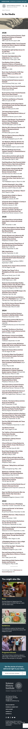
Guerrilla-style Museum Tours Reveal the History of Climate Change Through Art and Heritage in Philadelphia (13, 121)
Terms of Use (17, 723)
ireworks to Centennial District (16, 151)
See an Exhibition (10, 704)
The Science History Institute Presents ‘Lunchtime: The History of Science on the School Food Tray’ (12, 209)
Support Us (8, 713)
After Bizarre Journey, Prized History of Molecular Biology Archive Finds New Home (13, 245)
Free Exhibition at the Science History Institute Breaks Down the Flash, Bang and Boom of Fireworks (14, 105)
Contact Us (9, 711)
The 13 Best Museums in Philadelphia (12, 504)
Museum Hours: (6, 1)
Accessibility (8, 725)
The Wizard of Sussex (8, 427)
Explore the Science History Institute (12, 350)
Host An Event (9, 709)
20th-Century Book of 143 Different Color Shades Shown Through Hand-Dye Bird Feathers (13, 535)
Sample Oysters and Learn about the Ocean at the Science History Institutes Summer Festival (13, 459)
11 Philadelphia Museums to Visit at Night (13, 541)
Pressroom (8, 10)
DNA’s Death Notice (7, 251)
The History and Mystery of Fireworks (12, 99)
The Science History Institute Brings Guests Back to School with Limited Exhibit (12, 221)
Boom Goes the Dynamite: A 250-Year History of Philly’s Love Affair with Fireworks (12, 74)
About (3, 10)
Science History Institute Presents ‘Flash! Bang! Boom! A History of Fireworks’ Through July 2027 (13, 37)
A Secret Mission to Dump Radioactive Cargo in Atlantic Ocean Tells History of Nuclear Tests (13, 445)
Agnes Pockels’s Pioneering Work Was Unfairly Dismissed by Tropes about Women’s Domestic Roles (12, 170)
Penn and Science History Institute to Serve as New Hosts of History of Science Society (13, 554)
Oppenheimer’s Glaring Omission (11, 438)
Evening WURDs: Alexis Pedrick (10, 278)
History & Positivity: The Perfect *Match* (13, 190)
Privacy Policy (9, 723)
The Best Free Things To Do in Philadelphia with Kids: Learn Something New (13, 272)
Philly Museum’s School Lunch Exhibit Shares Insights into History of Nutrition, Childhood (13, 337)
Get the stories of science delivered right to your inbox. (14, 667)
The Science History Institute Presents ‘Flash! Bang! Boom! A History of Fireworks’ (13, 113)
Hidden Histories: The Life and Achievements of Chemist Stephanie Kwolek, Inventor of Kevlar (12, 370)
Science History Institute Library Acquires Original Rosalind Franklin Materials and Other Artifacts (13, 258)
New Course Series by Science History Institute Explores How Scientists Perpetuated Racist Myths (12, 378)
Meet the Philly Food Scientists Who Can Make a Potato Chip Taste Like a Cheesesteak (13, 494)
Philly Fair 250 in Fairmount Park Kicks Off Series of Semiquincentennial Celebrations (13, 129)
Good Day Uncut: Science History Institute (14, 265)
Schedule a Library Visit (12, 707)
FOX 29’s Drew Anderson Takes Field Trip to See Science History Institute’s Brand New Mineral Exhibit (13, 229)
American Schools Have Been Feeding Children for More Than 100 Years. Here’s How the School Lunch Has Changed (13, 284)
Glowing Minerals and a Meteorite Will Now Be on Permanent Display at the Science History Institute (13, 237)
